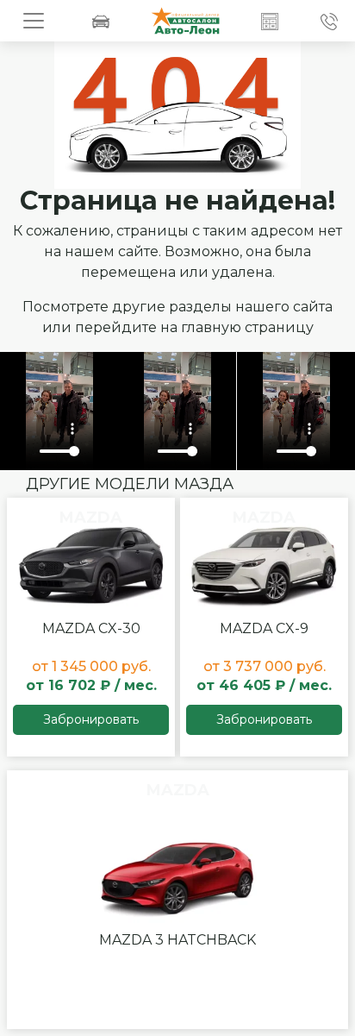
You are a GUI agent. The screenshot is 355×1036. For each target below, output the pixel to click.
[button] (269, 20)
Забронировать (91, 719)
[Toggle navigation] (33, 21)
